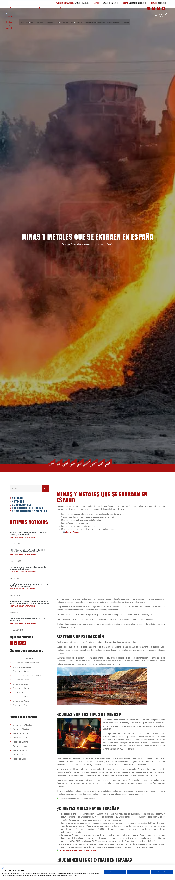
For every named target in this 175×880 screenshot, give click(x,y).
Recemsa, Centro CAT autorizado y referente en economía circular (27, 551)
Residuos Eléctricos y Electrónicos (94, 22)
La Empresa (29, 22)
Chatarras (50, 22)
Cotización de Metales (113, 22)
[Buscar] (45, 488)
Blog (73, 244)
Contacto (126, 22)
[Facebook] (148, 8)
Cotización (163, 14)
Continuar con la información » (23, 537)
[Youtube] (158, 8)
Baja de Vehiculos (63, 22)
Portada (65, 244)
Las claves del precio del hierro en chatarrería (27, 620)
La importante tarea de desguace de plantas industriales (28, 568)
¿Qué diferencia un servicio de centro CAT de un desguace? (29, 585)
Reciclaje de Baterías (76, 22)
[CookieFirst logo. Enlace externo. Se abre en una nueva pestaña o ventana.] (3, 868)
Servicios (40, 22)
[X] (153, 8)
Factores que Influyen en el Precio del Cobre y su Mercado (29, 534)
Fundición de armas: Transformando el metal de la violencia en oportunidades (29, 602)
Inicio (21, 22)
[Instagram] (163, 8)
